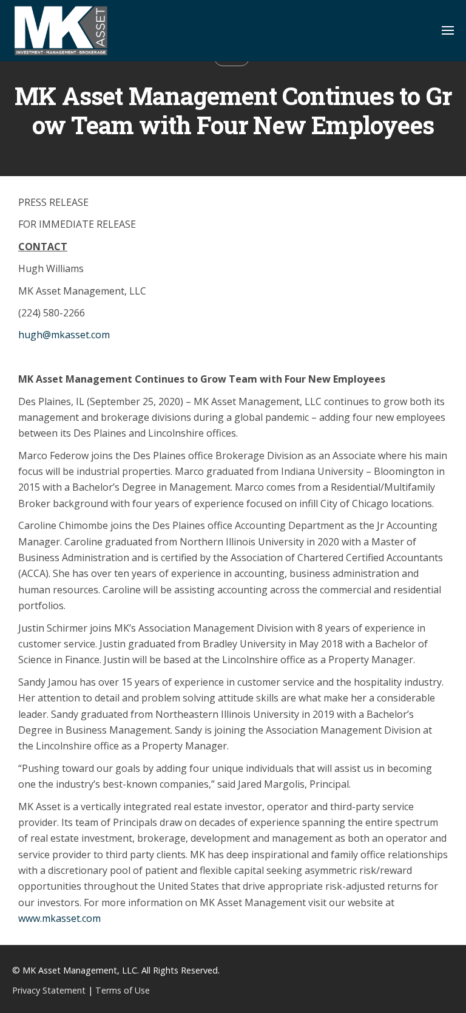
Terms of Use (122, 990)
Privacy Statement (49, 990)
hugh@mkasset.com (64, 334)
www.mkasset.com (59, 918)
